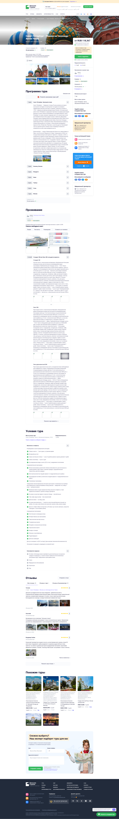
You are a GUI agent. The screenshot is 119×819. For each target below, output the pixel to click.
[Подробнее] (36, 48)
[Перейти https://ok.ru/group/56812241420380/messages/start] (86, 116)
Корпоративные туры (49, 14)
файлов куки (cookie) (105, 810)
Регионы (32, 14)
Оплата (43, 787)
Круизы (33, 18)
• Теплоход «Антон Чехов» (39, 215)
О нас (57, 14)
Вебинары (55, 787)
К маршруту (78, 89)
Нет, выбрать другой (51, 8)
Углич (40, 41)
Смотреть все (66, 93)
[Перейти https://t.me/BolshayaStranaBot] (82, 116)
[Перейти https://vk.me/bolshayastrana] (76, 116)
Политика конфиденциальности (49, 810)
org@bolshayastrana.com (59, 797)
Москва (59, 6)
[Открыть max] (90, 801)
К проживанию (79, 76)
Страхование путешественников (74, 789)
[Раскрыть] (67, 166)
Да (46, 8)
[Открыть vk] (77, 801)
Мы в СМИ (55, 785)
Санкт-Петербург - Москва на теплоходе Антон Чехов (43, 590)
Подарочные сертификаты (73, 787)
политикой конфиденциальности (50, 769)
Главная (28, 18)
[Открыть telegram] (73, 801)
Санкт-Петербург (34, 41)
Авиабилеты (39, 14)
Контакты (62, 14)
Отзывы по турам (88, 787)
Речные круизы (41, 18)
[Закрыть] (67, 102)
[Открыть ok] (81, 801)
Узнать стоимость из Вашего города (35, 440)
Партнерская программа (72, 785)
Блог (54, 783)
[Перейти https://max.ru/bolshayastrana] (79, 116)
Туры (27, 14)
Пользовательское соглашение (33, 810)
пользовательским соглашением (50, 770)
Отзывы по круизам (88, 789)
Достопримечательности (59, 789)
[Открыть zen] (86, 801)
